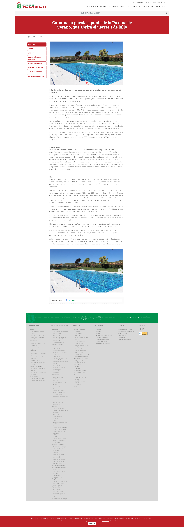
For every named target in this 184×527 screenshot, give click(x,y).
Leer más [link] (105, 521)
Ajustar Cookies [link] (115, 521)
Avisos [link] (31, 53)
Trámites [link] (33, 351)
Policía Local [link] (56, 475)
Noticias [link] (44, 37)
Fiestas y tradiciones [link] (81, 356)
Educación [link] (55, 374)
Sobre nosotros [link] (79, 329)
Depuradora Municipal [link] (59, 446)
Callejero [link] (77, 369)
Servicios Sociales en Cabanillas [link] (59, 371)
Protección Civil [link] (57, 477)
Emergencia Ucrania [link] (36, 76)
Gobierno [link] (33, 329)
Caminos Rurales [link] (80, 371)
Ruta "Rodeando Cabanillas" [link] (80, 383)
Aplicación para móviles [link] (34, 58)
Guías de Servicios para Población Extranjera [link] (60, 348)
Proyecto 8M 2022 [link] (58, 339)
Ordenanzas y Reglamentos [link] (35, 348)
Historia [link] (76, 339)
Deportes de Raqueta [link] (59, 429)
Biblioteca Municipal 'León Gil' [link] (60, 397)
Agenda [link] (31, 48)
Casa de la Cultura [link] (58, 390)
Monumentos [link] (79, 343)
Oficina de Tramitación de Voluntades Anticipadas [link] (60, 351)
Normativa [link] (33, 341)
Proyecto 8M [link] (56, 340)
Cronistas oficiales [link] (80, 341)
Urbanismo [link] (34, 345)
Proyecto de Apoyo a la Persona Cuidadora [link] (60, 359)
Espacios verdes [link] (57, 450)
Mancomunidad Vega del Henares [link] (38, 369)
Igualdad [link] (55, 329)
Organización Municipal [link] (82, 354)
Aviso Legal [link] (81, 319)
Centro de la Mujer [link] (58, 342)
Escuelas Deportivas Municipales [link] (59, 441)
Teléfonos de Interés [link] (125, 329)
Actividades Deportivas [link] (59, 438)
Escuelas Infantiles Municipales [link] (58, 378)
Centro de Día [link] (57, 369)
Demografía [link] (78, 333)
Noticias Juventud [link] (58, 402)
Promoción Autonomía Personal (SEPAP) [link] (59, 355)
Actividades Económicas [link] (82, 345)
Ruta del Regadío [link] (80, 381)
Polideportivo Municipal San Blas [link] (60, 436)
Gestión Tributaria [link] (36, 360)
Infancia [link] (54, 406)
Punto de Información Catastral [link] (37, 357)
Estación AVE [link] (56, 489)
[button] (120, 270)
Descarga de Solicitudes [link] (38, 362)
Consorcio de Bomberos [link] (38, 380)
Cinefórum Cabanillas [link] (59, 389)
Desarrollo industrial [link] (81, 362)
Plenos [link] (33, 333)
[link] (162, 2)
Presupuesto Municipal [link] (37, 331)
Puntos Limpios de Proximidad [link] (58, 456)
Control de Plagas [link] (58, 448)
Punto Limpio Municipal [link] (60, 461)
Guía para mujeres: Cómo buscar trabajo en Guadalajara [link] (60, 333)
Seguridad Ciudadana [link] (59, 467)
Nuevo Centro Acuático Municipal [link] (60, 423)
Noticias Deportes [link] (58, 415)
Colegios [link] (55, 380)
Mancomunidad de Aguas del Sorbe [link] (38, 373)
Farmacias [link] (77, 364)
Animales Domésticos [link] (59, 463)
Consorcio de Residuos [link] (37, 378)
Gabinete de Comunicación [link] (123, 336)
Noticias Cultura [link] (57, 387)
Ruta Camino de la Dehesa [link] (80, 378)
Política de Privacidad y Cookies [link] (96, 319)
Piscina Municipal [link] (58, 426)
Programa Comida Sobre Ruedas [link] (60, 362)
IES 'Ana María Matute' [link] (59, 382)
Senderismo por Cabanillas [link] (79, 374)
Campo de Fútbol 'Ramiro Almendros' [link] (60, 432)
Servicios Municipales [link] (119, 6)
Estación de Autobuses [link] (59, 493)
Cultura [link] (54, 384)
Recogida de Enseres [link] (59, 459)
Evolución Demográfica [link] (82, 349)
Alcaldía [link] (33, 339)
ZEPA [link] (76, 387)
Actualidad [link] (148, 6)
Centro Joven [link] (57, 404)
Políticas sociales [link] (58, 344)
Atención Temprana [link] (59, 367)
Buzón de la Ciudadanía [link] (126, 331)
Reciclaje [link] (55, 452)
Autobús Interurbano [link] (59, 497)
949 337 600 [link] (111, 317)
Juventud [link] (55, 400)
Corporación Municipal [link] (37, 337)
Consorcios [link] (34, 376)
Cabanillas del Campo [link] (81, 337)
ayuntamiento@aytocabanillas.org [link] (140, 317)
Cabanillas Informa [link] (36, 67)
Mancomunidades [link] (36, 366)
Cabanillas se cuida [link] (58, 465)
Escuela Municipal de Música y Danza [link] (59, 393)
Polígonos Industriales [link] (81, 361)
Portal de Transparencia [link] (38, 343)
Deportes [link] (55, 412)
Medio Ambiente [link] (58, 444)
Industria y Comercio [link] (81, 358)
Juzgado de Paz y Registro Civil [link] (38, 354)
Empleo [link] (55, 479)
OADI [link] (54, 420)
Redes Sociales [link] (123, 333)
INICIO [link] (89, 6)
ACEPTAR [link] (92, 524)
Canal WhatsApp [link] (35, 72)
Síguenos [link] (142, 325)
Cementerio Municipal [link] (59, 499)
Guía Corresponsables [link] (59, 337)
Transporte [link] (56, 487)
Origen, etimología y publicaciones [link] (81, 351)
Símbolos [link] (77, 331)
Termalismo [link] (56, 365)
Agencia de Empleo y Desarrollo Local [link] (59, 484)
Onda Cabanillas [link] (35, 63)
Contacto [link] (160, 6)
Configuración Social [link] (81, 347)
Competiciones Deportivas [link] (57, 417)
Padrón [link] (33, 364)
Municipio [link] (136, 6)
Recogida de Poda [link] (58, 454)
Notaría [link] (76, 367)
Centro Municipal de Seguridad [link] (59, 472)
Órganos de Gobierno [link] (37, 335)
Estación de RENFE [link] (58, 491)
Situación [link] (77, 335)
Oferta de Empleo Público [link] (60, 481)
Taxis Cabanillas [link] (57, 495)
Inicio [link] (31, 37)
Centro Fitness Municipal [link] (60, 427)
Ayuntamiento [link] (99, 6)
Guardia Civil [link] (56, 469)
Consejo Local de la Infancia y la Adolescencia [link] (60, 409)
